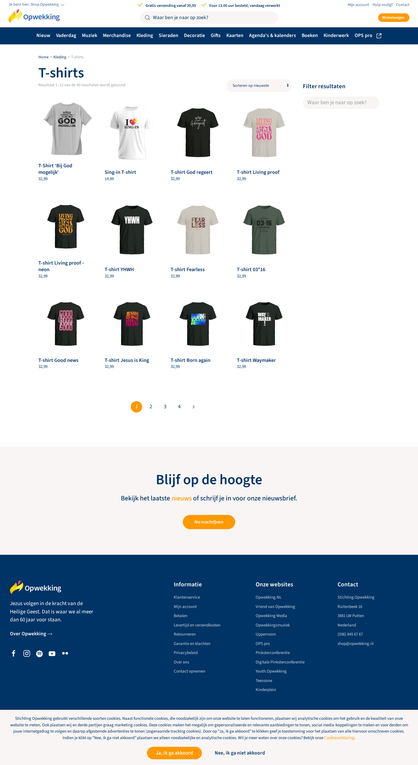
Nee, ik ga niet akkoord (240, 752)
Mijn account (358, 5)
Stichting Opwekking (356, 597)
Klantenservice (187, 597)
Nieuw (43, 35)
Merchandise (117, 35)
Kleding (144, 35)
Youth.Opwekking (271, 671)
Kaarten (234, 35)
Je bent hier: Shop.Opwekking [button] (34, 4)
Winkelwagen (393, 17)
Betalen (180, 616)
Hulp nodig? (383, 5)
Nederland (347, 625)
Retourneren (185, 634)
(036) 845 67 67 (350, 634)
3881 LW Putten (351, 616)
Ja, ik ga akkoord (174, 752)
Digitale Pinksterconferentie (280, 662)
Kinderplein (266, 690)
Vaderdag (66, 35)
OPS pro (364, 35)
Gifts (216, 35)
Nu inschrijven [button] (209, 522)
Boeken (310, 35)
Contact (402, 5)
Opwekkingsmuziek (273, 625)
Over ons (181, 662)
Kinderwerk (336, 35)
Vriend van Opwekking (275, 607)
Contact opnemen (189, 671)
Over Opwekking (28, 633)
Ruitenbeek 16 (350, 607)
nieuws (181, 498)
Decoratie (194, 35)
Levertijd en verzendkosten (197, 625)
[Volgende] (193, 407)
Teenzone (264, 681)
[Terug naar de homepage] (34, 16)
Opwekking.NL (269, 597)
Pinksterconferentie (273, 653)
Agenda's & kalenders (272, 35)
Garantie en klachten (192, 644)
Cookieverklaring (339, 738)
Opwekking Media (271, 616)
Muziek (89, 35)
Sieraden (168, 35)
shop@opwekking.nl (356, 644)
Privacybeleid (186, 653)
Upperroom (266, 634)
